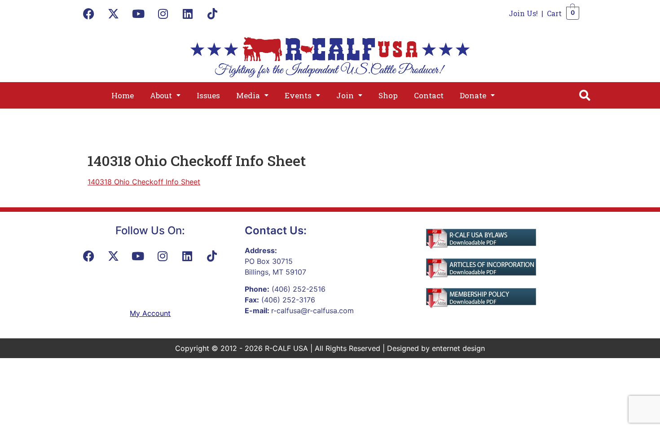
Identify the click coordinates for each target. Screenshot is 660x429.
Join (345, 95)
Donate (473, 95)
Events (298, 95)
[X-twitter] (113, 13)
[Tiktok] (212, 13)
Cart (554, 13)
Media (248, 95)
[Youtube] (138, 13)
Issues (208, 95)
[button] (165, 95)
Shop (388, 95)
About (161, 95)
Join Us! (523, 13)
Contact (429, 95)
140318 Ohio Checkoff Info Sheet (144, 181)
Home (122, 95)
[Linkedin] (187, 13)
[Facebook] (89, 13)
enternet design (458, 348)
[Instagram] (163, 13)
